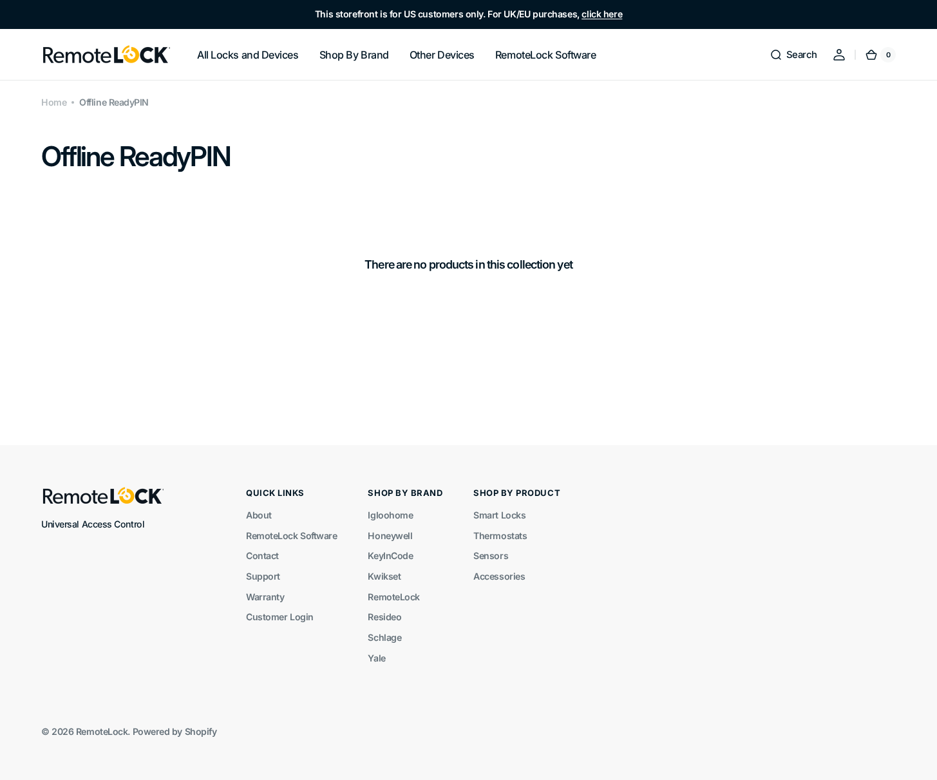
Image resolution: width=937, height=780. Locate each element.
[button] (793, 55)
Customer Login (280, 616)
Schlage (384, 637)
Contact (262, 555)
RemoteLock (394, 596)
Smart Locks (499, 514)
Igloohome (390, 514)
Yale (376, 657)
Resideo (384, 616)
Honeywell (390, 535)
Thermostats (500, 535)
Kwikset (384, 576)
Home (53, 102)
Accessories (499, 576)
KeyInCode (390, 555)
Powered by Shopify (175, 731)
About (259, 514)
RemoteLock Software (291, 535)
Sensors (490, 555)
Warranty (265, 596)
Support (263, 576)
